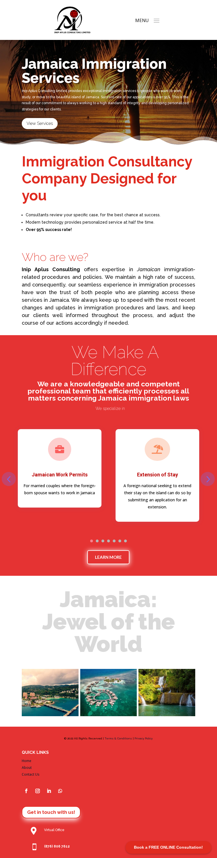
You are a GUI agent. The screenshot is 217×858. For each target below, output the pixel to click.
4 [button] (108, 541)
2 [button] (97, 541)
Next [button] (208, 479)
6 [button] (119, 541)
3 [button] (102, 541)
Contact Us (31, 774)
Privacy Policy (143, 738)
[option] (59, 468)
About (27, 767)
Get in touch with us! (51, 812)
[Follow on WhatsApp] (60, 790)
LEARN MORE (108, 557)
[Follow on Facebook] (26, 790)
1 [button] (91, 541)
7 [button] (125, 541)
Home (26, 760)
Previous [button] (9, 479)
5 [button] (114, 541)
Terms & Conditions (118, 738)
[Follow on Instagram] (37, 790)
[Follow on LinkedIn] (48, 790)
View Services (40, 123)
